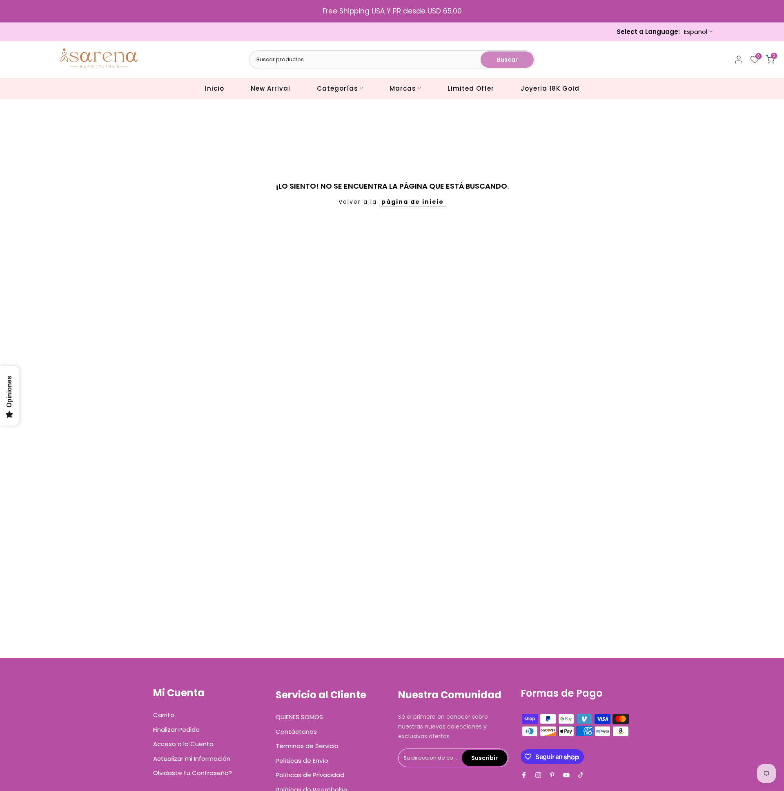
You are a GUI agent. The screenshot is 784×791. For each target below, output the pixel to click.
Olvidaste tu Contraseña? (192, 773)
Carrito (163, 715)
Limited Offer (471, 88)
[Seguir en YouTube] (566, 775)
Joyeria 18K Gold (550, 88)
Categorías (337, 88)
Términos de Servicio (307, 746)
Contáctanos (296, 731)
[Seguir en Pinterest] (552, 775)
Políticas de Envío (302, 760)
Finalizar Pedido (176, 729)
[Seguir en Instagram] (538, 775)
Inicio (214, 88)
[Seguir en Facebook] (524, 775)
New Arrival (270, 88)
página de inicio (412, 202)
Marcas (403, 88)
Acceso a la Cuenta (183, 744)
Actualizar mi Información (191, 758)
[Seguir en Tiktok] (581, 775)
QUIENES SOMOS (299, 717)
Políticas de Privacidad (310, 775)
